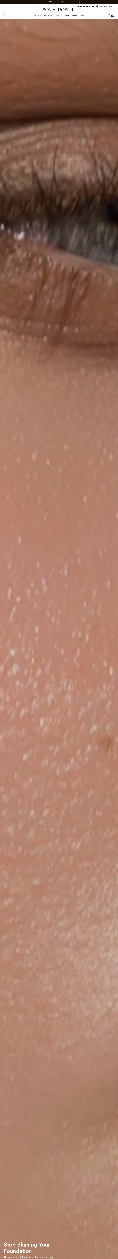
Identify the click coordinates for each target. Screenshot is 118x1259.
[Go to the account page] (108, 15)
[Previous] (38, 2)
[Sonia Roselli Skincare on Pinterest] (87, 6)
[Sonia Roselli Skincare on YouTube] (93, 6)
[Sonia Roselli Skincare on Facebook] (78, 6)
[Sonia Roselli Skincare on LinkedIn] (84, 6)
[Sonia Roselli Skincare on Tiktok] (90, 6)
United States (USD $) (105, 6)
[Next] (79, 2)
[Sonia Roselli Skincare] (59, 9)
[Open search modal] (5, 15)
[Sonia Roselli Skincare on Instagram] (81, 6)
